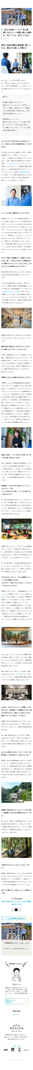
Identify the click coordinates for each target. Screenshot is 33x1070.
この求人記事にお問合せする (16, 918)
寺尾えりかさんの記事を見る (16, 1001)
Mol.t (20, 674)
